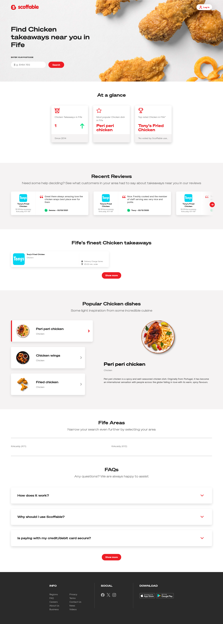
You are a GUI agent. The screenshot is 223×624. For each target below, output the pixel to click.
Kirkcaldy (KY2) (119, 446)
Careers (53, 601)
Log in (206, 7)
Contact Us (75, 601)
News (72, 605)
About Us (54, 605)
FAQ (51, 598)
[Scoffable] (25, 9)
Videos (73, 609)
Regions (53, 594)
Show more (111, 275)
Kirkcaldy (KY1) (18, 446)
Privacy (73, 594)
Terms (72, 598)
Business (54, 609)
